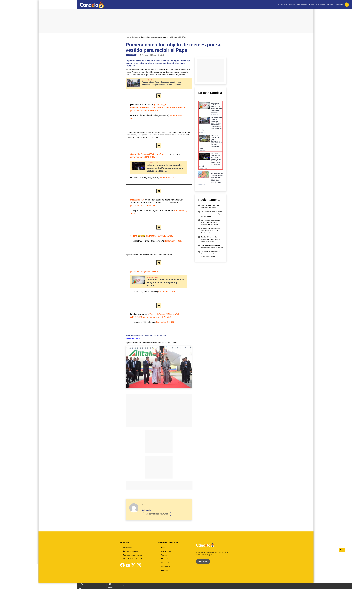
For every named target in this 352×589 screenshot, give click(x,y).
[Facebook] (122, 565)
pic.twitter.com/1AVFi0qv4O (143, 205)
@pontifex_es (160, 104)
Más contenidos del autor (156, 514)
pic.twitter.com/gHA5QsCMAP (144, 157)
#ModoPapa (157, 107)
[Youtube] (128, 565)
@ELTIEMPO (136, 317)
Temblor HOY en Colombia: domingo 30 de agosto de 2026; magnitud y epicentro (210, 239)
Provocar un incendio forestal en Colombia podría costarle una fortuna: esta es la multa (210, 254)
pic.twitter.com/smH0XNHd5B (157, 317)
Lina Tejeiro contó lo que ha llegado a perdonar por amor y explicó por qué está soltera (211, 214)
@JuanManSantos (139, 154)
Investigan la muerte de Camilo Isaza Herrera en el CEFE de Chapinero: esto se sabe (210, 231)
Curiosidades (136, 37)
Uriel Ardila (145, 55)
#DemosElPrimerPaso (174, 107)
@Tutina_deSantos (157, 154)
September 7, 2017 (168, 177)
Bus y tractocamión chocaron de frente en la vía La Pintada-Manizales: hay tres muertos (210, 222)
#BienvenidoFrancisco (140, 107)
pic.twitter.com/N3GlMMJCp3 (159, 236)
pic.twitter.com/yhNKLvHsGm (144, 271)
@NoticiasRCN (137, 200)
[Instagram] (139, 565)
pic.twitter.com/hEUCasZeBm (144, 110)
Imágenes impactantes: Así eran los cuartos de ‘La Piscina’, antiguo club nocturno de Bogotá (164, 168)
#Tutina (133, 236)
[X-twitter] (133, 565)
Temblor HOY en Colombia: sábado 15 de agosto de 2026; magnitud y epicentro (165, 282)
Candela (128, 37)
